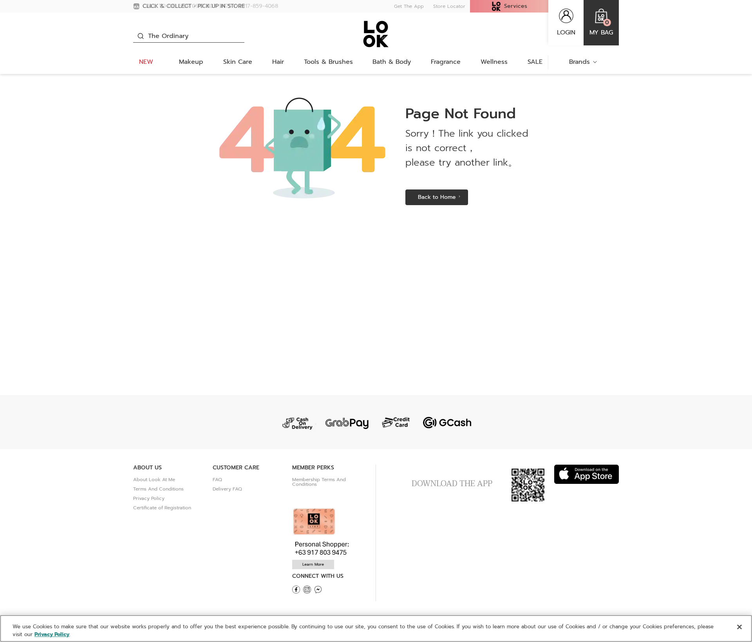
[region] (376, 628)
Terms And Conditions (158, 488)
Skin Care (237, 62)
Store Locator (449, 6)
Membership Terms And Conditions (319, 482)
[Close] (739, 627)
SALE (535, 62)
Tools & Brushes (328, 62)
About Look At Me (154, 479)
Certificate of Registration (162, 507)
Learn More (313, 564)
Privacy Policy (148, 498)
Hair (278, 62)
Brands (579, 62)
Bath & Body (391, 62)
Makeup (191, 62)
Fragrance (446, 62)
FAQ (217, 479)
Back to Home (437, 197)
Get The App (409, 6)
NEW (146, 62)
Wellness (494, 62)
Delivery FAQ (227, 488)
